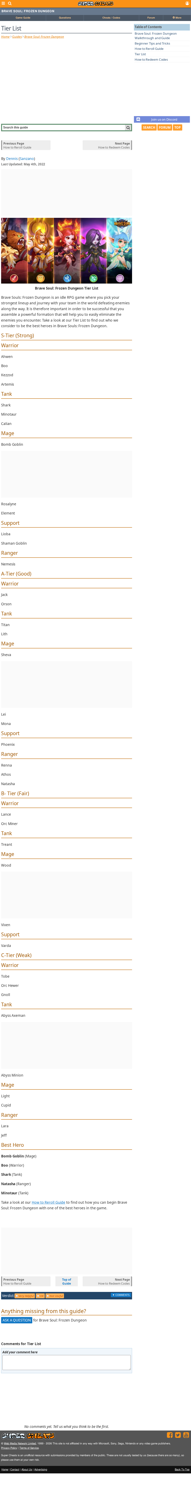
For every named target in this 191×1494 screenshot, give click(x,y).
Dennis (12, 158)
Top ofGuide (66, 1282)
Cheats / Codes (111, 18)
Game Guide (23, 18)
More (178, 18)
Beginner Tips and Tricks (152, 43)
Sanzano (27, 158)
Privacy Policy (9, 1448)
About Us (26, 1469)
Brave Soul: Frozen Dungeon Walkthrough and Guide (156, 35)
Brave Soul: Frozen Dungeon (27, 11)
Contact (14, 1469)
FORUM (165, 127)
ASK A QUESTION (17, 1320)
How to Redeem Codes (151, 59)
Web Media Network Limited (20, 1443)
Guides (17, 36)
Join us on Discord (164, 119)
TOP (177, 127)
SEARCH (149, 127)
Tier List (140, 54)
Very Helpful (26, 1296)
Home (5, 36)
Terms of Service (29, 1448)
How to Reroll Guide (149, 48)
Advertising (40, 1469)
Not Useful (56, 1296)
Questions (65, 18)
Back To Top (182, 1469)
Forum (151, 18)
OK (41, 1296)
